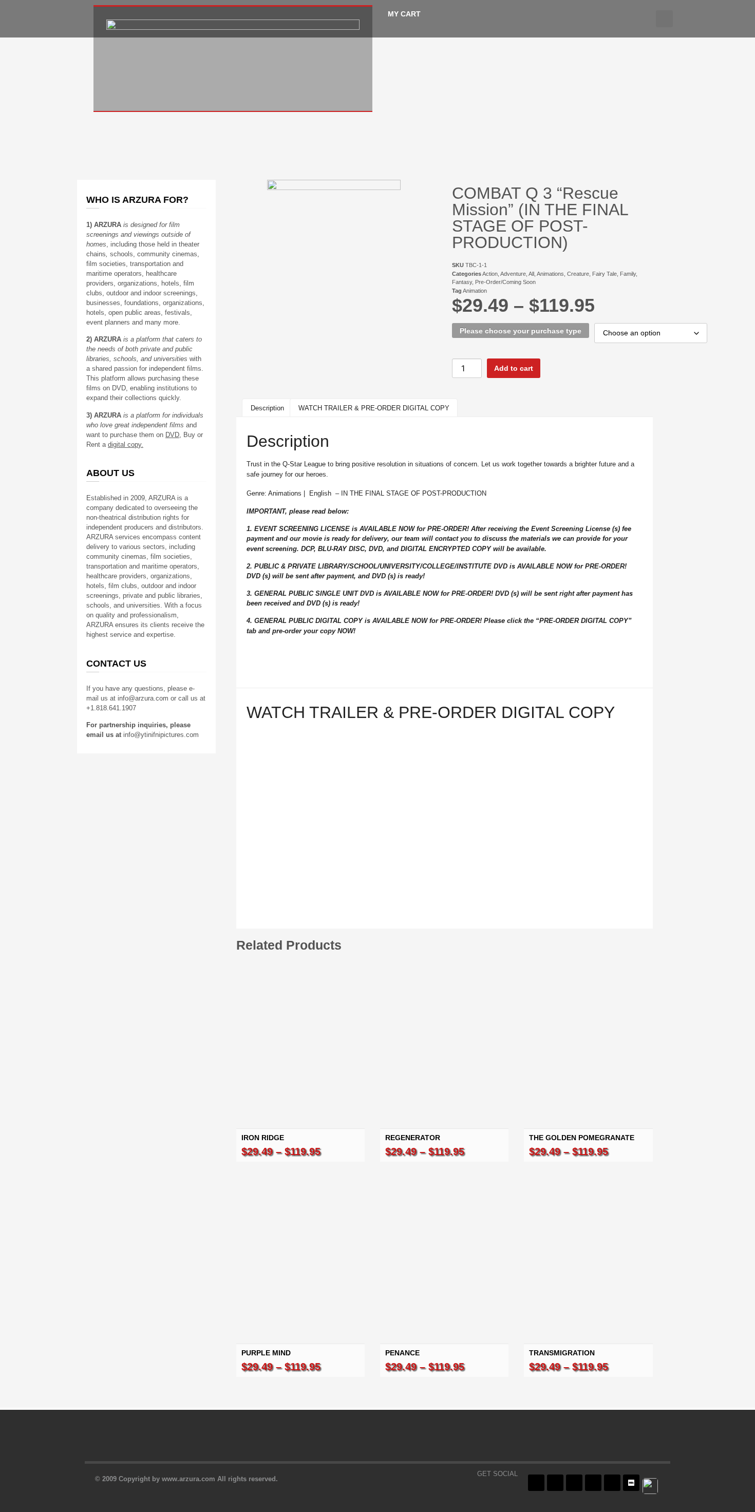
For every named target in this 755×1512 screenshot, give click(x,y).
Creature (578, 274)
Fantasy (462, 282)
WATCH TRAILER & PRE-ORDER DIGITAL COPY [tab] (373, 408)
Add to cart (513, 368)
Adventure (513, 274)
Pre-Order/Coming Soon (505, 282)
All (531, 274)
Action (490, 274)
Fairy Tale (604, 274)
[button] (664, 18)
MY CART (404, 14)
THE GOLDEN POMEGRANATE (581, 1137)
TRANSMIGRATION (562, 1353)
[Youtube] (593, 1483)
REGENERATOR (412, 1137)
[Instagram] (574, 1483)
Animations (550, 274)
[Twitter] (555, 1483)
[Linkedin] (612, 1483)
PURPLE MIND (266, 1353)
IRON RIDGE (262, 1137)
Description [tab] (267, 408)
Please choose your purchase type (520, 330)
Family (628, 274)
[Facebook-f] (536, 1483)
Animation (475, 291)
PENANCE (402, 1353)
